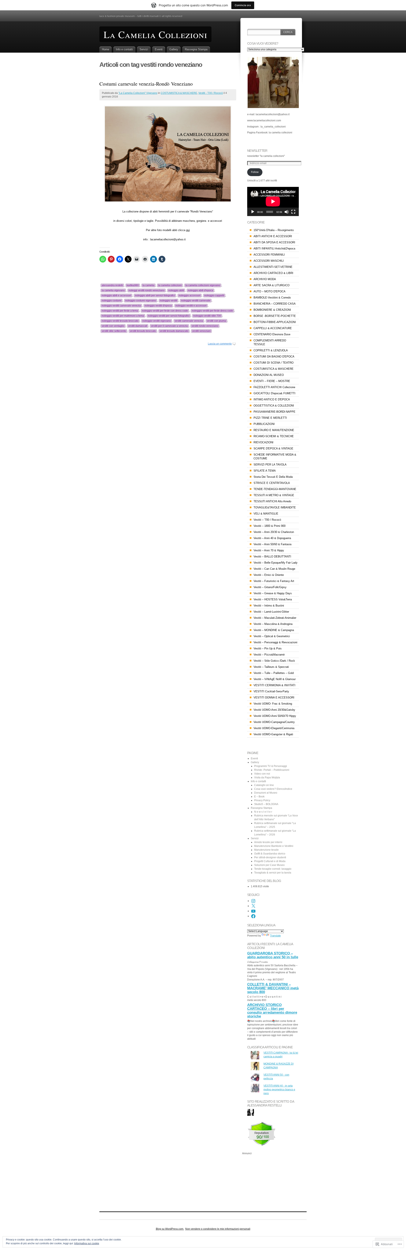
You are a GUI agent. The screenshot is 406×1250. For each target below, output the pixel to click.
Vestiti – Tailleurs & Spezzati (271, 666)
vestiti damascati (137, 325)
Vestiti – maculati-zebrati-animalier (275, 617)
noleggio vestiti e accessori (191, 305)
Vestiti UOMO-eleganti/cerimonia (274, 728)
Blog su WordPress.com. (170, 1228)
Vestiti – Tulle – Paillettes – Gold (274, 673)
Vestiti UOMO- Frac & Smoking (273, 703)
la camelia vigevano (113, 290)
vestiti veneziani (201, 331)
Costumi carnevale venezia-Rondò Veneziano (146, 83)
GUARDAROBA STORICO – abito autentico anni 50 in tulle (272, 955)
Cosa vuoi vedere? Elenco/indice (273, 788)
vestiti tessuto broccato (143, 331)
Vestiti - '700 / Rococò (210, 93)
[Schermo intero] (293, 212)
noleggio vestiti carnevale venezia (121, 305)
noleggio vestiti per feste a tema (120, 310)
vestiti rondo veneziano (205, 325)
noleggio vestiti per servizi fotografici (168, 315)
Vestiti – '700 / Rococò (267, 519)
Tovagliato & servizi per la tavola (272, 872)
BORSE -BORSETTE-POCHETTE (275, 316)
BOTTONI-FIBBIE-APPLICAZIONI (275, 322)
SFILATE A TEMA (265, 470)
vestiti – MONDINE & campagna (274, 630)
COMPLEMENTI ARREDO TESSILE (270, 342)
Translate (275, 935)
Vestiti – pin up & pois (268, 648)
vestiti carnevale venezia (189, 320)
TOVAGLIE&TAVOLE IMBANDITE (275, 507)
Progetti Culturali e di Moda (269, 861)
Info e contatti (124, 49)
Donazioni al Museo (265, 792)
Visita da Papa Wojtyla (267, 777)
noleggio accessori (189, 295)
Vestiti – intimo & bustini (269, 605)
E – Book (259, 796)
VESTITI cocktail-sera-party (271, 691)
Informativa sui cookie (86, 1243)
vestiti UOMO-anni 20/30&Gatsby (274, 709)
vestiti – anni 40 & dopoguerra (272, 538)
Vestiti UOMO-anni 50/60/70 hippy (275, 715)
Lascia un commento (220, 343)
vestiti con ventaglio (113, 325)
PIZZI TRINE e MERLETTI (270, 417)
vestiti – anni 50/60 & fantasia (272, 544)
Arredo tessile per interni (268, 842)
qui (188, 230)
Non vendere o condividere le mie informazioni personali (217, 1228)
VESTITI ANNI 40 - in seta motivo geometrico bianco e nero (279, 1089)
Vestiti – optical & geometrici (272, 636)
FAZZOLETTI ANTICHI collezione (274, 387)
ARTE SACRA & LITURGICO (271, 285)
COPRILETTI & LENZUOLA (271, 350)
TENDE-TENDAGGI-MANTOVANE (275, 489)
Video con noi (262, 773)
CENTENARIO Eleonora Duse (272, 334)
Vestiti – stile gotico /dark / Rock (274, 660)
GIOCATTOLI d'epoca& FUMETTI (274, 393)
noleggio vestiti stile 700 (207, 315)
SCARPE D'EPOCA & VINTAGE (273, 448)
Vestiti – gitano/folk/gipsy (270, 587)
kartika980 (133, 285)
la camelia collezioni (170, 285)
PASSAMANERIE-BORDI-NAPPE (274, 411)
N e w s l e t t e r (263, 811)
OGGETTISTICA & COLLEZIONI (274, 405)
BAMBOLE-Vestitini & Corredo (272, 297)
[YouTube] (253, 911)
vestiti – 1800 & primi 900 (269, 525)
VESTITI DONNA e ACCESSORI (274, 697)
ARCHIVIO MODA (265, 279)
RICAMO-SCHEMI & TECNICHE (274, 436)
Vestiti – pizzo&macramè (269, 654)
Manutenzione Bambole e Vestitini (273, 846)
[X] (253, 906)
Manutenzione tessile (266, 849)
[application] (273, 201)
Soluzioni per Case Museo (269, 865)
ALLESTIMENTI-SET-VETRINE (273, 266)
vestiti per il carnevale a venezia (169, 325)
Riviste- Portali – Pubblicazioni (271, 769)
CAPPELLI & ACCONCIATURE (273, 328)
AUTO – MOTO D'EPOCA (269, 291)
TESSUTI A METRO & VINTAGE (274, 495)
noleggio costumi (111, 300)
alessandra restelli (112, 285)
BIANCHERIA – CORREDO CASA (275, 303)
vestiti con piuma (216, 320)
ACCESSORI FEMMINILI (269, 254)
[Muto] (286, 212)
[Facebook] (253, 916)
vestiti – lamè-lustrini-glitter (271, 611)
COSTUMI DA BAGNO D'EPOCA (274, 356)
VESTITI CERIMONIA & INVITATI (274, 685)
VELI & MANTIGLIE (266, 513)
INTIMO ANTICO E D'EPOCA (272, 399)
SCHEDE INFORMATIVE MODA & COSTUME (275, 456)
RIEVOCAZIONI (263, 442)
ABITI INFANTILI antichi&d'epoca (274, 248)
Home (105, 49)
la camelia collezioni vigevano (202, 285)
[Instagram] (253, 901)
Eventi (159, 49)
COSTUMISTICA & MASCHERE (179, 93)
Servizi (144, 49)
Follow (255, 172)
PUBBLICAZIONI (264, 424)
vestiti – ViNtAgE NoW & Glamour (275, 679)
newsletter (257, 150)
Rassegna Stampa (196, 49)
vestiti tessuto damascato (174, 331)
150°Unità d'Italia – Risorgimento (274, 230)
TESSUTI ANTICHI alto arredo (272, 501)
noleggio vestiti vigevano (156, 320)
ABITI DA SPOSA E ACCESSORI (274, 242)
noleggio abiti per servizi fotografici (155, 295)
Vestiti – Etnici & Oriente (269, 574)
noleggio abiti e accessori (116, 295)
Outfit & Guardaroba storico (269, 853)
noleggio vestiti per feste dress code (212, 310)
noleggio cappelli (214, 295)
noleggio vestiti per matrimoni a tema (123, 315)
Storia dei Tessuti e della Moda (273, 476)
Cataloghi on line (264, 785)
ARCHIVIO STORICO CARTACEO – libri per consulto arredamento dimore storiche (272, 1010)
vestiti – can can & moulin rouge (274, 568)
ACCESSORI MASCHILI (269, 260)
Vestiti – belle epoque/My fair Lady (276, 562)
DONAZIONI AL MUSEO (269, 375)
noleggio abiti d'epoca (200, 290)
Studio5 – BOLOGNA (266, 804)
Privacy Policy (262, 800)
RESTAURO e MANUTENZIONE (274, 430)
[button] (273, 82)
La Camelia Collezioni (155, 34)
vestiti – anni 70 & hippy (269, 550)
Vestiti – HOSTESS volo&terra (273, 599)
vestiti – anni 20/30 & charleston (274, 532)
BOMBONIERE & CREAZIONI (272, 309)
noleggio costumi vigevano (140, 300)
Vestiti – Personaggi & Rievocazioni (275, 642)
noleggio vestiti (168, 300)
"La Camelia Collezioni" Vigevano (137, 93)
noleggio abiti (176, 290)
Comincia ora (243, 5)
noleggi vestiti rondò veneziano (147, 290)
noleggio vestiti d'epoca (158, 305)
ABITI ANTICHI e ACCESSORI (273, 236)
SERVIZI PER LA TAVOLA (270, 464)
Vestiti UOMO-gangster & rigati (273, 734)
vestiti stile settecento (114, 331)
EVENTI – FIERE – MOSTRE (272, 381)
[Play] (253, 212)
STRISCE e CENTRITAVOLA (272, 483)
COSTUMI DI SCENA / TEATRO (274, 362)
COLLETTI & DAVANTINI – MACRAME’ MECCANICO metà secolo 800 (273, 988)
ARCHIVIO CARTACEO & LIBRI (273, 273)
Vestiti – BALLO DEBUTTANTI (272, 556)
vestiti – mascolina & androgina (273, 624)
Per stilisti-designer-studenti (270, 857)
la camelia (148, 285)
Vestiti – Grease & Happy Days (273, 593)
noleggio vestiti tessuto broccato (120, 320)
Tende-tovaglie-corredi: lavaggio (272, 868)
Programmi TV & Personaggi (270, 766)
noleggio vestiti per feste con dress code (165, 310)
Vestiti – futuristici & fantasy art (274, 581)
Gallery (173, 49)
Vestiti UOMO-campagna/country (274, 722)
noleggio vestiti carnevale (195, 300)
